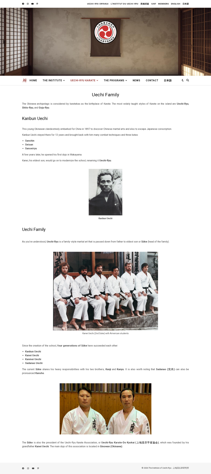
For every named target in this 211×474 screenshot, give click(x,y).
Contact (152, 80)
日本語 (186, 4)
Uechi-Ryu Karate (82, 80)
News (136, 80)
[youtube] (32, 4)
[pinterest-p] (37, 4)
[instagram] (28, 4)
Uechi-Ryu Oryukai (98, 4)
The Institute (52, 80)
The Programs (114, 80)
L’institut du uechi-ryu (124, 4)
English (175, 4)
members (163, 4)
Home (33, 80)
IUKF (153, 4)
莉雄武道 (145, 4)
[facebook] (23, 4)
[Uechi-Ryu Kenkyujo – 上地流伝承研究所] (24, 80)
